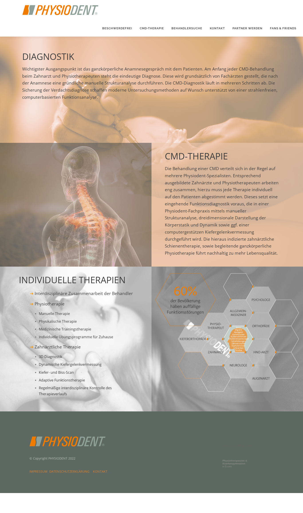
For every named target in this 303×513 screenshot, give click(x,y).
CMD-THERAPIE (152, 28)
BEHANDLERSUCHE (186, 28)
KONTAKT (217, 28)
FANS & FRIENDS (283, 28)
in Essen (234, 463)
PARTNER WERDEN (247, 28)
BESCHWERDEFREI (117, 28)
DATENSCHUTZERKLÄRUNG (70, 471)
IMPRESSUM (39, 471)
